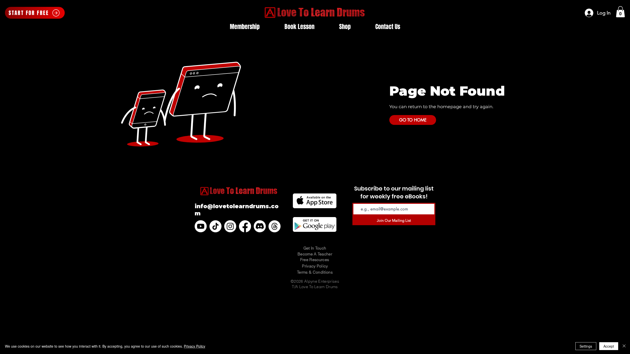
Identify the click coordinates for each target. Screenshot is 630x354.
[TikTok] (215, 226)
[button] (620, 11)
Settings (586, 346)
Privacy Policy (194, 346)
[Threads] (274, 226)
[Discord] (260, 226)
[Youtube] (201, 226)
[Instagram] (230, 226)
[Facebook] (245, 226)
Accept (608, 346)
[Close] (624, 346)
